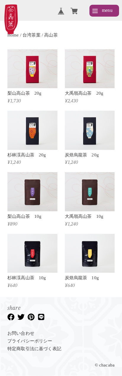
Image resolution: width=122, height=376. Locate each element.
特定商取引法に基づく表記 (34, 348)
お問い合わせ (20, 333)
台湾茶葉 (32, 35)
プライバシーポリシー (29, 341)
